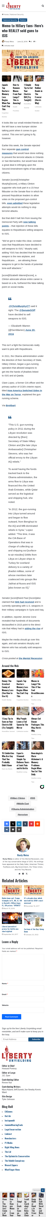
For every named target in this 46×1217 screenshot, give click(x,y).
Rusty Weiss (9, 41)
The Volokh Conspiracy (14, 1160)
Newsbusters (10, 1138)
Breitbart (10, 405)
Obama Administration (23, 809)
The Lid (8, 1151)
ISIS (33, 798)
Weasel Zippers (11, 1165)
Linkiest (8, 1133)
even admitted (15, 203)
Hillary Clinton (18, 798)
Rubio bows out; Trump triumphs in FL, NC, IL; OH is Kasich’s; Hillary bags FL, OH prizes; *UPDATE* (12, 902)
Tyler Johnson (8, 1099)
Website (5, 1005)
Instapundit (10, 1120)
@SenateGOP (27, 310)
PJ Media (8, 1142)
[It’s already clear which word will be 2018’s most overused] (34, 890)
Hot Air (8, 1116)
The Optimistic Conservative (17, 1156)
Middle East (23, 804)
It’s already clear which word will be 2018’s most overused (33, 900)
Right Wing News (12, 1147)
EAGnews (9, 1111)
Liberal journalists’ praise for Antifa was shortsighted (10, 929)
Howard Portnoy (9, 1068)
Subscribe (36, 1039)
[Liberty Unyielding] (13, 5)
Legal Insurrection (13, 1129)
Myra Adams (7, 1090)
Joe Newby (29, 1090)
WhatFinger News (12, 1169)
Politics (23, 20)
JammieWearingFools (14, 1125)
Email (5, 994)
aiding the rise (32, 628)
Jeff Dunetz (19, 1090)
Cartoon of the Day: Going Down (34, 930)
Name (5, 983)
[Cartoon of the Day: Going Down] (34, 919)
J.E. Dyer (6, 1075)
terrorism (23, 815)
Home (6, 14)
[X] (12, 823)
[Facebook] (6, 823)
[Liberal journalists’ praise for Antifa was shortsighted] (12, 918)
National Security (17, 14)
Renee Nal (7, 1082)
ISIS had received (24, 602)
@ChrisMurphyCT (19, 306)
